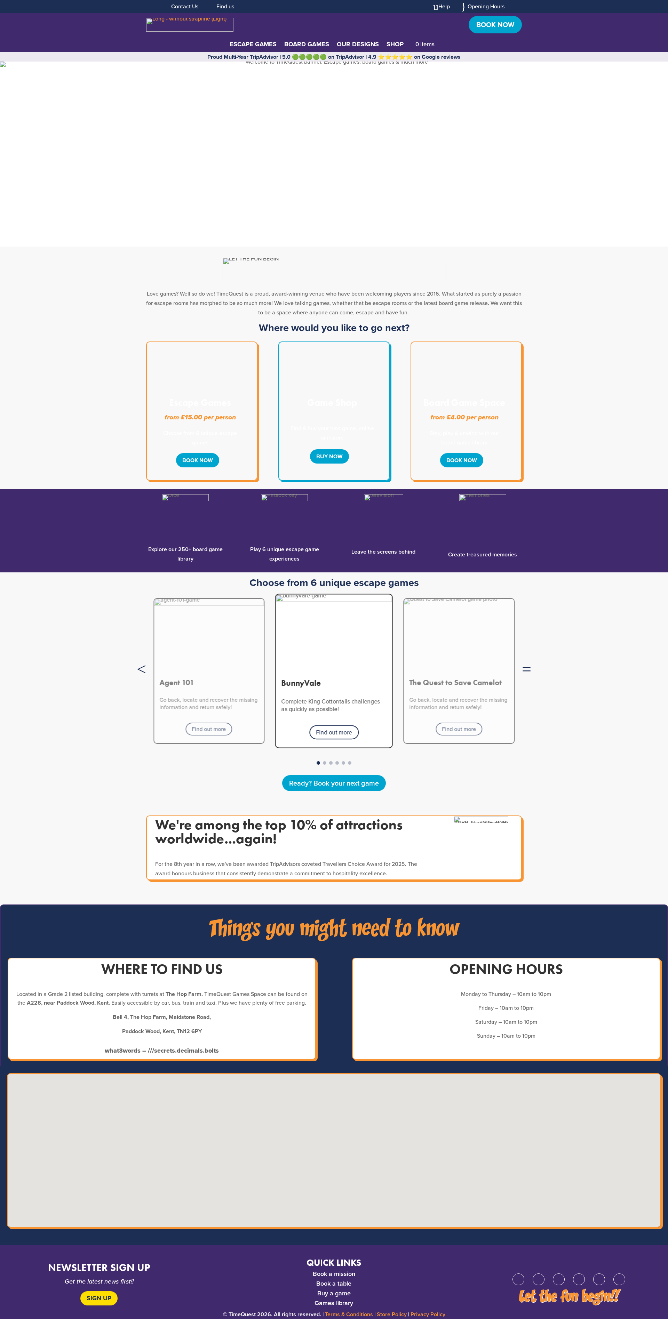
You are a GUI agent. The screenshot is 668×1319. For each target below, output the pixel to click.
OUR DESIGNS (358, 45)
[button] (141, 669)
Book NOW (197, 460)
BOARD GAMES (306, 45)
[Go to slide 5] (343, 763)
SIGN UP (99, 1298)
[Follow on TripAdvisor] (619, 1279)
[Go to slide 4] (337, 763)
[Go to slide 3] (331, 763)
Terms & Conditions (349, 1314)
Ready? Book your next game (334, 783)
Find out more (209, 729)
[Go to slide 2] (324, 763)
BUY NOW (329, 456)
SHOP (395, 45)
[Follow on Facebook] (518, 1279)
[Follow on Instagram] (559, 1279)
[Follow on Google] (579, 1279)
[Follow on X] (538, 1279)
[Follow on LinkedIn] (599, 1279)
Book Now (495, 24)
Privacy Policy (428, 1314)
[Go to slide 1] (318, 763)
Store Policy (392, 1314)
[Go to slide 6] (349, 763)
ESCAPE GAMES (253, 45)
